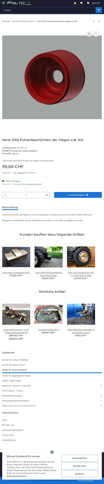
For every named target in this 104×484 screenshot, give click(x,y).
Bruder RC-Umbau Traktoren (15, 360)
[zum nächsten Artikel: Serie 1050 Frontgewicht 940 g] (99, 21)
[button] (75, 3)
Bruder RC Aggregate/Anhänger (16, 375)
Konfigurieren (79, 466)
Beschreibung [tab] (10, 207)
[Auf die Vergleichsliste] (89, 34)
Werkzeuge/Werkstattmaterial (15, 400)
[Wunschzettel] (81, 3)
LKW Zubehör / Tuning (12, 390)
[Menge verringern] (5, 195)
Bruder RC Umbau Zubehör (24, 150)
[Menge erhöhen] (47, 195)
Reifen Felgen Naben (11, 380)
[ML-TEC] (19, 3)
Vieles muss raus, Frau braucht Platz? (19, 405)
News (4, 420)
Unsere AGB (7, 435)
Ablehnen (79, 474)
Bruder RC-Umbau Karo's (13, 365)
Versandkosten (9, 440)
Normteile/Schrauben (12, 395)
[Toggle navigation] (3, 1)
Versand (21, 172)
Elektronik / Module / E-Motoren (16, 385)
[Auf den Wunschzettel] (96, 34)
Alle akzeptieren (79, 458)
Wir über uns (8, 425)
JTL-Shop (90, 480)
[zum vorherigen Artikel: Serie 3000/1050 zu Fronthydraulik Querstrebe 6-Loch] (93, 21)
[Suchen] (99, 10)
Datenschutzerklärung (16, 476)
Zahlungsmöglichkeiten (12, 430)
